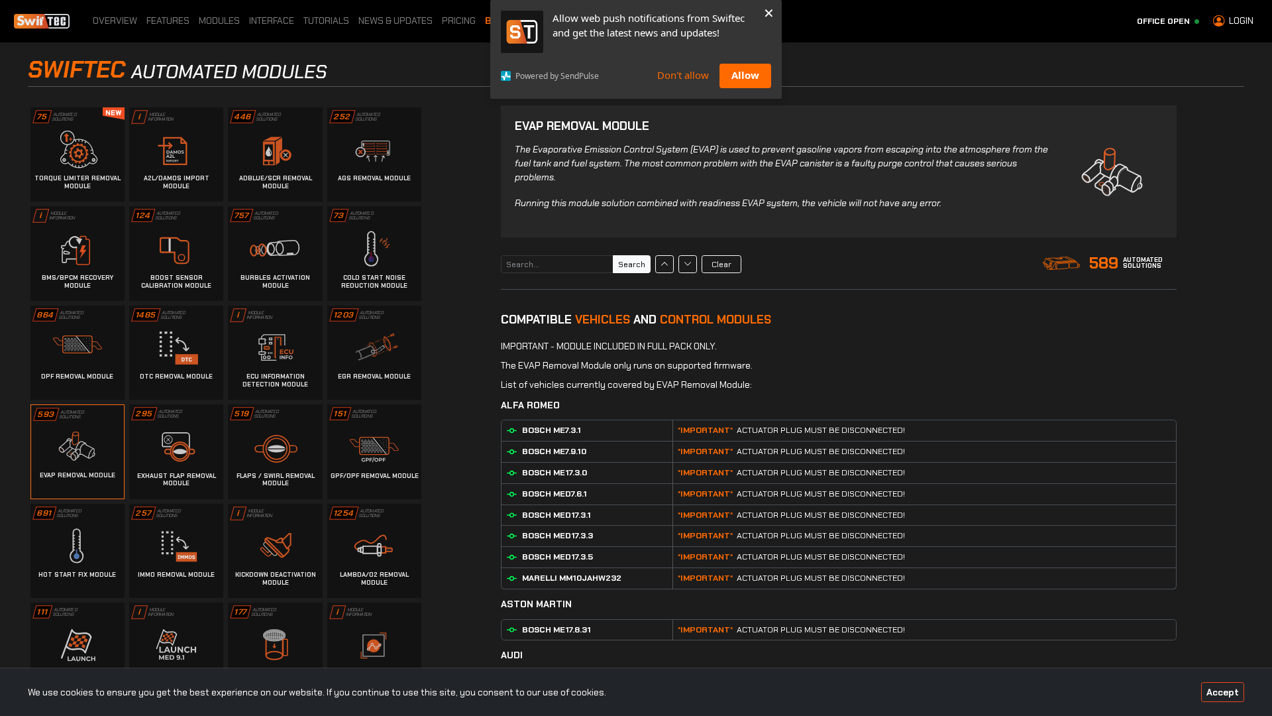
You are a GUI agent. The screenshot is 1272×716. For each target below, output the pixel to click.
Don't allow (683, 75)
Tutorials (326, 21)
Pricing (459, 21)
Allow (745, 75)
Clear (721, 264)
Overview (115, 21)
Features (167, 21)
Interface (271, 21)
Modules (219, 21)
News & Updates (395, 21)
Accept (1222, 692)
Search (631, 264)
